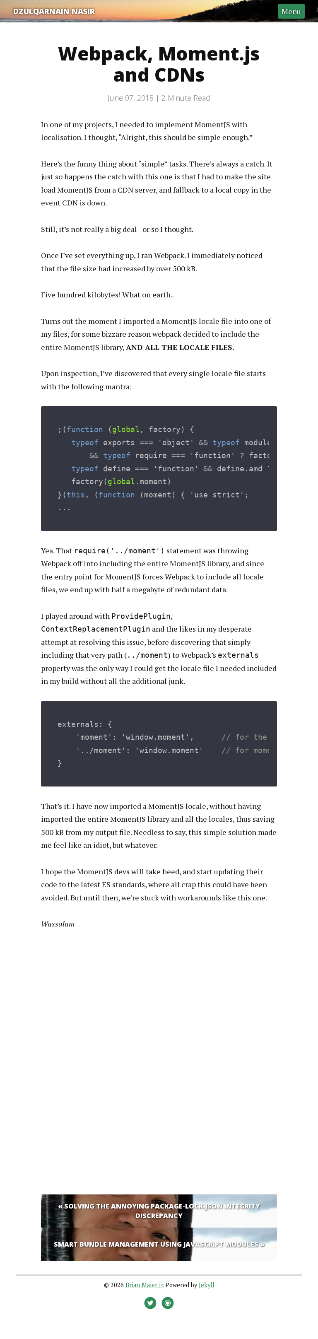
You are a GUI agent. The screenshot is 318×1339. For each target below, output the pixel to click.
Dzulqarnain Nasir (54, 11)
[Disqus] (159, 1060)
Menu (291, 11)
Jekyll (206, 1285)
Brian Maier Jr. (144, 1285)
